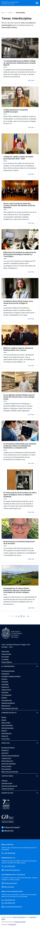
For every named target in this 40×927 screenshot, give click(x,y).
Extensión (4, 679)
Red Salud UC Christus (8, 747)
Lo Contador (5, 659)
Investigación (5, 673)
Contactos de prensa (7, 788)
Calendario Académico (8, 703)
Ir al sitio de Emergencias (12, 870)
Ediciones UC (5, 687)
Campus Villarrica (6, 662)
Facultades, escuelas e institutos (10, 676)
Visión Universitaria (7, 725)
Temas (10, 12)
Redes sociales (5, 722)
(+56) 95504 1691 (9, 900)
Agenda (3, 720)
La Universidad (8, 666)
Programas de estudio (8, 671)
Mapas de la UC (6, 705)
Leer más (32, 80)
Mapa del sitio (7, 831)
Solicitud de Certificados (8, 763)
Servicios (5, 743)
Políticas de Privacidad (11, 827)
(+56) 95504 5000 (9, 866)
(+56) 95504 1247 (9, 903)
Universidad (4, 684)
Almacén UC (5, 750)
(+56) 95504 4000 (9, 853)
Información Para (6, 700)
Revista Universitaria (7, 728)
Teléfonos (4, 780)
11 (28, 616)
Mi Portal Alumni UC (7, 761)
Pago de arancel (6, 769)
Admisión (4, 697)
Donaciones (4, 692)
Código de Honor (6, 689)
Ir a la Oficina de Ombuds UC (13, 906)
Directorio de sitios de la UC (9, 786)
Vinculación (4, 681)
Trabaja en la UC (6, 758)
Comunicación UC (9, 712)
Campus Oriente (6, 654)
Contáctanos (7, 776)
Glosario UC (4, 736)
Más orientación (9, 887)
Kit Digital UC (12, 924)
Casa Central (5, 651)
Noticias (3, 717)
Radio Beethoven (6, 733)
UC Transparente (6, 695)
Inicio (2, 12)
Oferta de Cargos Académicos (10, 755)
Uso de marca (5, 738)
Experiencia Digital (20, 922)
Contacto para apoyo (10, 883)
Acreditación (7, 793)
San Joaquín (5, 656)
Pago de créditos (6, 766)
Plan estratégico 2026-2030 (9, 708)
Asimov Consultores (19, 917)
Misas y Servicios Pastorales (9, 771)
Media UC (4, 730)
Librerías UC (4, 753)
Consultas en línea (6, 783)
